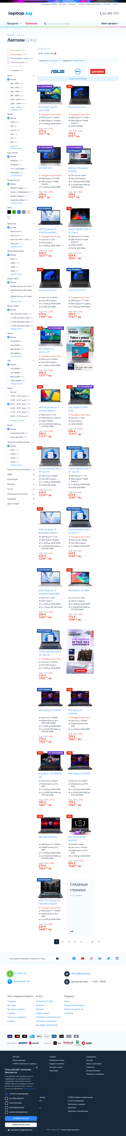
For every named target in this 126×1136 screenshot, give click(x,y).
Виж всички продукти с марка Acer (58, 128)
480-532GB (17, 349)
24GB (14, 267)
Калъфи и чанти (56, 1067)
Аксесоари (53, 1071)
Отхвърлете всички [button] (21, 1125)
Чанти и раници (19, 1060)
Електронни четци (56, 1060)
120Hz (14, 454)
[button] (21, 1130)
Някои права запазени (70, 1130)
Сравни (52, 138)
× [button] (37, 1068)
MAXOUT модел (18, 188)
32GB (14, 271)
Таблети (52, 1057)
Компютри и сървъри (76, 1104)
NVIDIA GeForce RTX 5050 (21, 297)
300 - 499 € (16, 83)
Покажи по (43, 61)
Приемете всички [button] (21, 1118)
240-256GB (16, 345)
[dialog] (20, 1099)
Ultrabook (16, 165)
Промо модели (18, 54)
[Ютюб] (82, 959)
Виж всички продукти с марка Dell (87, 191)
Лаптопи (16, 1057)
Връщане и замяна (16, 1009)
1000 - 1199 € (17, 99)
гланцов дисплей (19, 433)
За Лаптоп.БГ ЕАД (44, 1001)
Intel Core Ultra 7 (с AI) (21, 239)
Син (20, 212)
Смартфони (91, 1057)
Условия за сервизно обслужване (89, 4)
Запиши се (57, 959)
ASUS (14, 122)
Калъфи (89, 1060)
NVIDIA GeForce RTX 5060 (21, 291)
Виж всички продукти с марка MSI (87, 614)
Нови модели (17, 50)
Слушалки (90, 1067)
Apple (14, 146)
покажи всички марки (77, 79)
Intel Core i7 (17, 236)
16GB (15, 263)
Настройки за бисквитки (47, 1025)
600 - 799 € (16, 91)
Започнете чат (22, 981)
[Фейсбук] (74, 959)
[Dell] (77, 71)
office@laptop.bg (80, 974)
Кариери (40, 1005)
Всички (13, 79)
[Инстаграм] (91, 959)
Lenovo (15, 130)
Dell (13, 126)
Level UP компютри (75, 1101)
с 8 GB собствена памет (22, 326)
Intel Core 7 (16, 244)
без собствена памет (21, 314)
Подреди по (67, 61)
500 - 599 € (16, 88)
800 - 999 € (16, 96)
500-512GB (17, 377)
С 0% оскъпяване (19, 62)
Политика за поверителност (48, 1017)
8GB (14, 259)
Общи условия (42, 1013)
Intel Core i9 (16, 231)
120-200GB (16, 341)
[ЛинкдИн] (99, 959)
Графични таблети (56, 1064)
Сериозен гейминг (19, 200)
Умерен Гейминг (18, 196)
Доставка (63, 4)
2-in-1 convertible (18, 169)
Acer (14, 134)
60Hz (14, 450)
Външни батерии (93, 1071)
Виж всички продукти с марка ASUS (58, 250)
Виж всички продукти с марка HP (58, 191)
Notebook (16, 161)
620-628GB (16, 353)
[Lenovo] (98, 71)
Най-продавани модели (21, 58)
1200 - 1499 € (17, 104)
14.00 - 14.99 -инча (20, 400)
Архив (67, 1001)
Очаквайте (16, 66)
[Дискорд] (117, 959)
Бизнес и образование (21, 192)
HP (13, 138)
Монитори (72, 1108)
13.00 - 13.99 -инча (20, 396)
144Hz (14, 458)
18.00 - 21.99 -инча (20, 416)
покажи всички (16, 110)
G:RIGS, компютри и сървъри (24, 1064)
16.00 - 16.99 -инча (20, 408)
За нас (115, 4)
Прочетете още (29, 1088)
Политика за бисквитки (46, 1021)
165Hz (14, 462)
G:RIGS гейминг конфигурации (80, 1097)
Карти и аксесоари (93, 1064)
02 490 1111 (110, 13)
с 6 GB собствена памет (22, 322)
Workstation (16, 173)
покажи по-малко (17, 421)
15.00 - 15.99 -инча (20, 404)
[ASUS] (58, 71)
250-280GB (16, 373)
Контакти (107, 4)
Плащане (72, 4)
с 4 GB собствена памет (21, 318)
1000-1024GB (17, 381)
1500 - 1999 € (17, 108)
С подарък (16, 70)
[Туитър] (108, 959)
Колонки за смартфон (95, 1074)
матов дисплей (18, 437)
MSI (13, 142)
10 (92, 942)
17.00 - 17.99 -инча (20, 412)
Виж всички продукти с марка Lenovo (87, 130)
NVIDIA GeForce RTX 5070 (22, 286)
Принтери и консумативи (78, 1111)
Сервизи (11, 1013)
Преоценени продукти (49, 4)
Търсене (45, 23)
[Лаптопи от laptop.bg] (20, 13)
